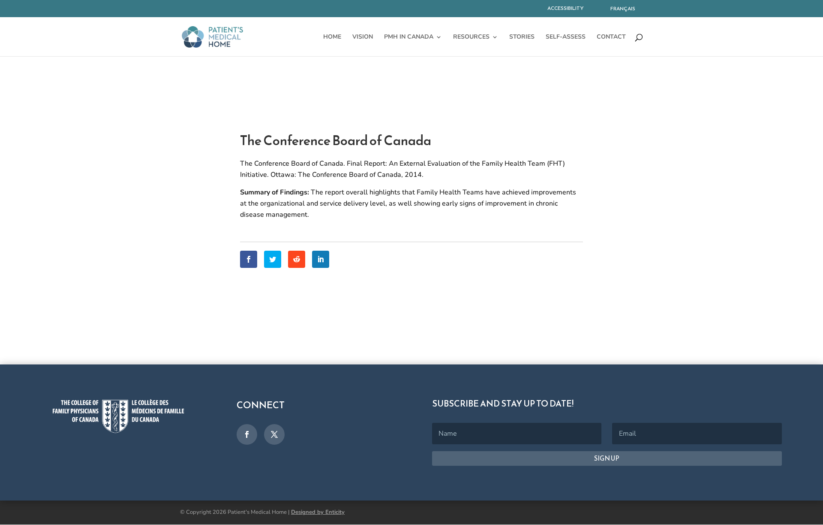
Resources (471, 37)
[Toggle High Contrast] (591, 10)
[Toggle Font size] (595, 10)
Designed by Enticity (318, 512)
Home (332, 37)
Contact (611, 37)
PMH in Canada (408, 37)
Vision (362, 37)
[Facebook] (248, 259)
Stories (522, 37)
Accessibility (565, 8)
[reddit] (296, 259)
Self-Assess (566, 37)
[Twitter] (272, 259)
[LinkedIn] (320, 259)
